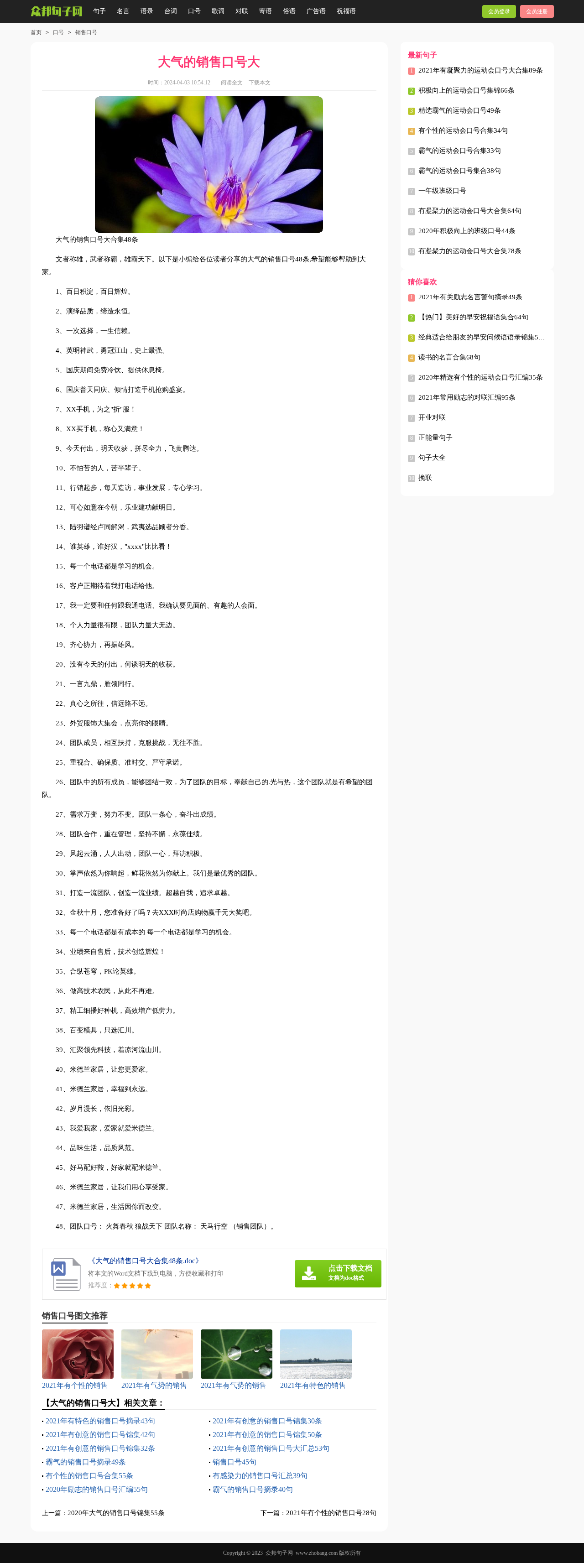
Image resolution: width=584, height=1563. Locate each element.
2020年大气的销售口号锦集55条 (116, 1512)
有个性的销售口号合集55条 (89, 1476)
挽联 (425, 477)
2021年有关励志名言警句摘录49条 (470, 297)
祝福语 (346, 11)
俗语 (289, 11)
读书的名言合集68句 (449, 357)
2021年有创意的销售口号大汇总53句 (271, 1448)
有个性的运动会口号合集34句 (463, 130)
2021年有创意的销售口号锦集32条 (100, 1448)
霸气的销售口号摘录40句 (253, 1489)
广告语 (316, 11)
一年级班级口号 (442, 190)
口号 (194, 11)
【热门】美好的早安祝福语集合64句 (473, 317)
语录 (147, 11)
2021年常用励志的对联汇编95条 (467, 397)
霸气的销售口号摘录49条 (86, 1462)
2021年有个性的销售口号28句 (331, 1512)
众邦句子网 (279, 1553)
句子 (99, 11)
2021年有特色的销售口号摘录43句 (100, 1421)
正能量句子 (435, 437)
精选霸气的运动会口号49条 (459, 110)
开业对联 (432, 417)
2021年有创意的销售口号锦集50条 (267, 1434)
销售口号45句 (234, 1462)
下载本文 (260, 82)
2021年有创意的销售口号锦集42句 (100, 1434)
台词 (170, 11)
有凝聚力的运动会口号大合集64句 (469, 210)
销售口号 (86, 32)
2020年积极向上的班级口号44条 (467, 230)
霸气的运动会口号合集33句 (459, 150)
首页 (36, 32)
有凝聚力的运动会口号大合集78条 (469, 251)
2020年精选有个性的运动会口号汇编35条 (480, 377)
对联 (241, 11)
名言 (123, 11)
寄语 (265, 11)
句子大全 (432, 457)
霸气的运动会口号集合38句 (459, 170)
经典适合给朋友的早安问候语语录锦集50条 (483, 337)
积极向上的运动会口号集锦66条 (466, 90)
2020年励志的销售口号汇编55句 (97, 1489)
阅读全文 (232, 82)
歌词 (218, 11)
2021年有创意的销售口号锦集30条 (267, 1421)
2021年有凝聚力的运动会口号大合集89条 (480, 70)
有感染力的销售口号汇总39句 (260, 1476)
